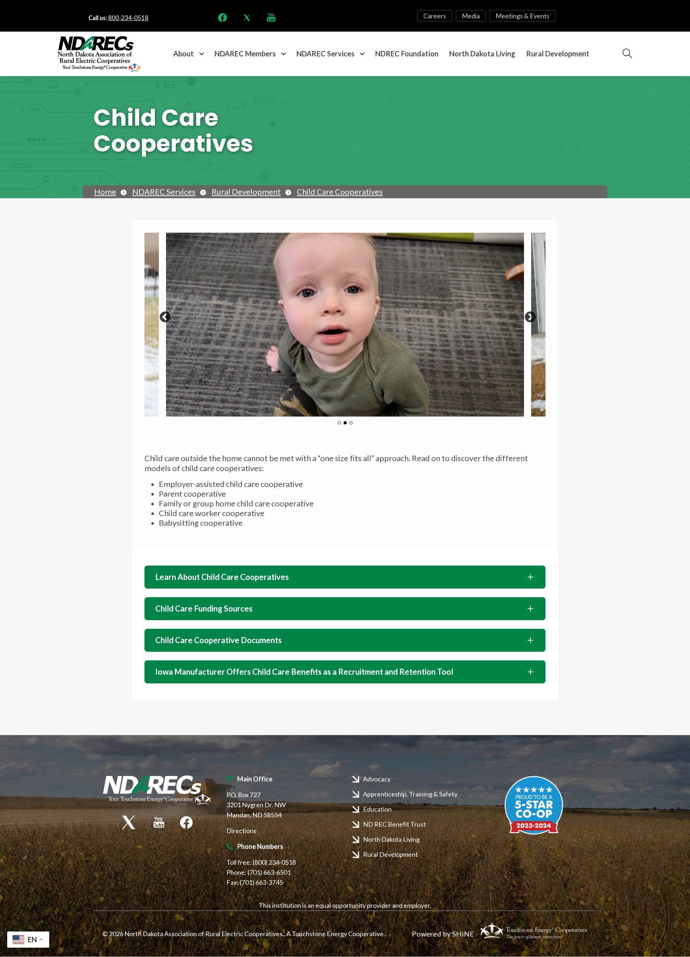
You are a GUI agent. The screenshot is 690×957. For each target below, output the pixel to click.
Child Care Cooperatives (340, 191)
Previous (162, 315)
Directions (241, 831)
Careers (434, 16)
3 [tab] (351, 422)
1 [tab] (339, 422)
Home (105, 191)
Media (471, 16)
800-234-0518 (128, 18)
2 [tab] (345, 422)
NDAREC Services (164, 191)
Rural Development (246, 191)
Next (527, 315)
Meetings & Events (522, 16)
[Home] (99, 54)
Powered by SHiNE (443, 933)
